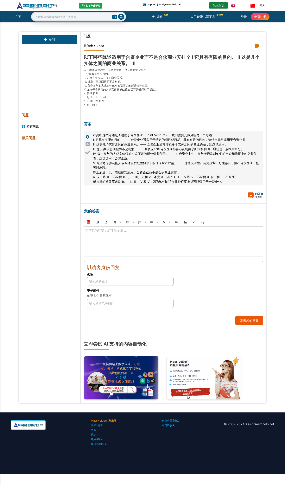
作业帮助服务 (99, 443)
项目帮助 (96, 439)
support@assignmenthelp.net (164, 4)
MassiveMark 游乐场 (104, 420)
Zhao (100, 46)
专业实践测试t (170, 420)
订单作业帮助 (93, 5)
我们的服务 (168, 425)
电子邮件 (93, 290)
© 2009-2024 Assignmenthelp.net (249, 424)
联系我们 (96, 425)
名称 (90, 274)
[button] (88, 222)
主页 (18, 16)
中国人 (261, 5)
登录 (244, 17)
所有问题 (32, 126)
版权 (93, 429)
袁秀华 (258, 197)
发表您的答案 (249, 320)
